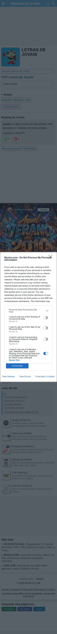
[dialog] (28, 317)
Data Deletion (8, 376)
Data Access (25, 376)
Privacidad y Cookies (45, 376)
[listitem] (28, 311)
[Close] (51, 258)
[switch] (45, 317)
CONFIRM (17, 366)
